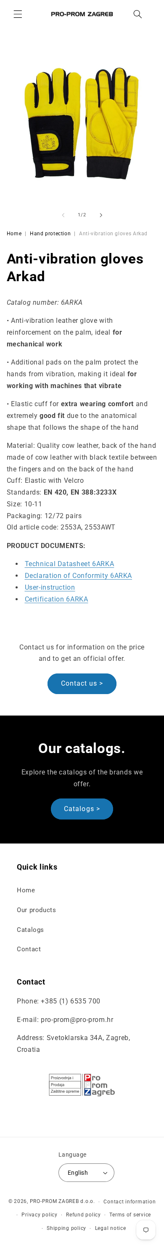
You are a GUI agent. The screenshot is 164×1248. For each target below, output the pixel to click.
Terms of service (130, 1215)
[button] (17, 14)
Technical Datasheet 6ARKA (69, 564)
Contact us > (82, 683)
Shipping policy (66, 1228)
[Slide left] (63, 215)
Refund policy (83, 1215)
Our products (36, 910)
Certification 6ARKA (56, 599)
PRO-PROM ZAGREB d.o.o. (62, 1202)
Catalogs (30, 930)
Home (14, 234)
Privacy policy (39, 1215)
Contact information (129, 1202)
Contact (29, 949)
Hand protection (50, 234)
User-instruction (50, 587)
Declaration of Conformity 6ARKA (78, 576)
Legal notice (110, 1228)
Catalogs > (82, 809)
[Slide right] (101, 215)
